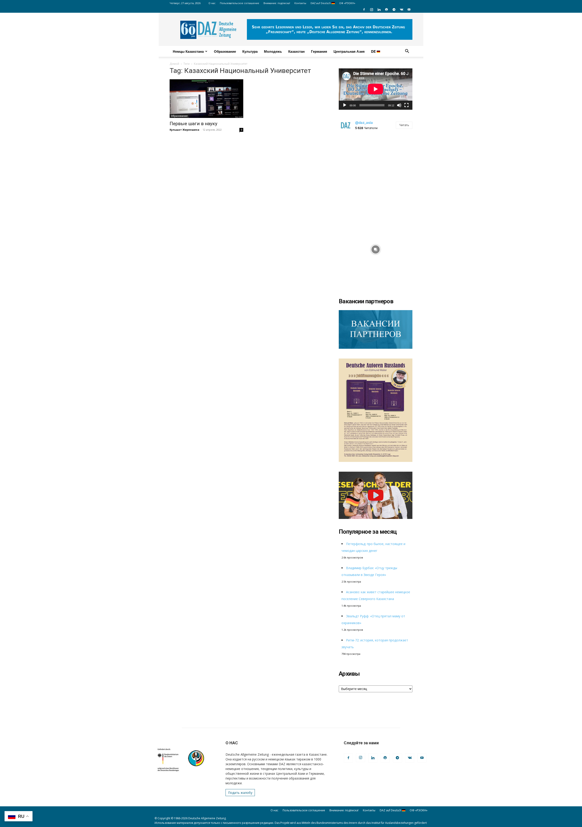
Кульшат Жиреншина (184, 129)
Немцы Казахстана (188, 51)
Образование (225, 51)
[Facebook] (364, 9)
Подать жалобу (240, 792)
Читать (404, 125)
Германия (319, 51)
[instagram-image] (375, 172)
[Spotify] (386, 9)
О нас (212, 3)
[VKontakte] (401, 9)
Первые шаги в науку (193, 123)
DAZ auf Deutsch (321, 3)
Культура (250, 51)
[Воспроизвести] (344, 105)
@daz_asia (364, 122)
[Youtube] (409, 9)
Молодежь (273, 51)
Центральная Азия (349, 51)
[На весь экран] (406, 105)
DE (374, 51)
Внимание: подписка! (276, 3)
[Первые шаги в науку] (206, 98)
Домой (174, 64)
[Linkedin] (379, 9)
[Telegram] (394, 9)
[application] (375, 89)
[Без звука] (399, 105)
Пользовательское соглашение (239, 3)
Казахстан (296, 51)
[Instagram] (371, 9)
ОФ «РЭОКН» (347, 3)
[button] (406, 52)
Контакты (300, 3)
